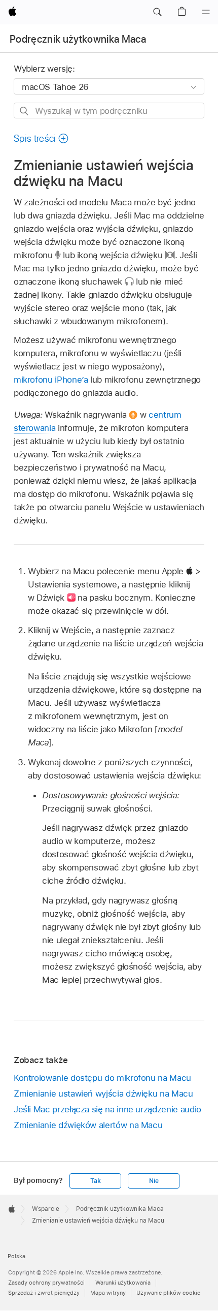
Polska (16, 1256)
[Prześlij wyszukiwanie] (24, 111)
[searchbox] (109, 110)
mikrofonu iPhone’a (51, 379)
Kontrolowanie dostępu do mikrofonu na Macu (102, 1078)
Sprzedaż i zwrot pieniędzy (44, 1292)
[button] (157, 12)
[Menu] (206, 12)
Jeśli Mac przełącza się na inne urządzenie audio (107, 1109)
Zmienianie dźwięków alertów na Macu (88, 1125)
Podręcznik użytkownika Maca (78, 39)
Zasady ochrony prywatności (46, 1282)
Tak (95, 1180)
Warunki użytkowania (123, 1282)
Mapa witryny (108, 1292)
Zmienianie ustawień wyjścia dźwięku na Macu (103, 1093)
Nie (153, 1180)
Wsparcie (45, 1208)
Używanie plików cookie (168, 1292)
